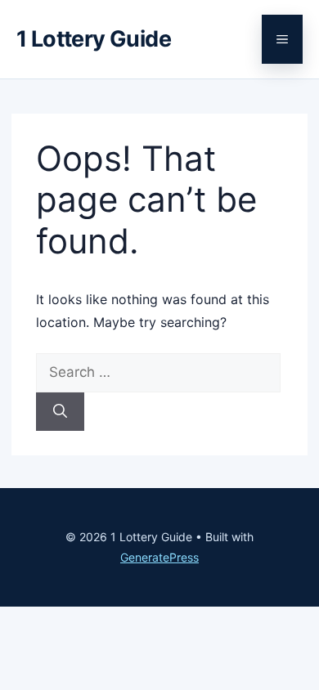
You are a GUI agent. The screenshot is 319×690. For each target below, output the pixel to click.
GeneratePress (159, 557)
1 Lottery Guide (93, 38)
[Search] (60, 412)
